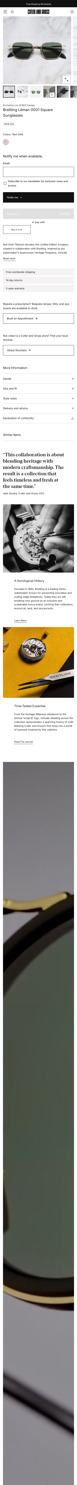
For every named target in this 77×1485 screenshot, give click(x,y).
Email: (6, 163)
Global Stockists (17, 350)
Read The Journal (23, 741)
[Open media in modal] (66, 79)
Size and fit (10, 388)
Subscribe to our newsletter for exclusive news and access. (38, 183)
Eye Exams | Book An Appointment (38, 4)
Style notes (10, 398)
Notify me (12, 197)
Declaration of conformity (18, 418)
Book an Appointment (20, 318)
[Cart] (72, 12)
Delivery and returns (15, 408)
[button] (5, 11)
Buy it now (17, 229)
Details (7, 378)
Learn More (20, 620)
